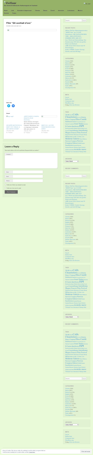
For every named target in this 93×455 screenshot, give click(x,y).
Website (8, 180)
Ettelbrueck (68, 121)
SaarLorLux (68, 80)
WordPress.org (69, 103)
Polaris (83, 143)
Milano (67, 136)
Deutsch (67, 65)
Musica (80, 10)
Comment (8, 154)
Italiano (67, 74)
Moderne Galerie (72, 138)
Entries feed (68, 99)
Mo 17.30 (77, 136)
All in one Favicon (74, 105)
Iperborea (75, 126)
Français (67, 70)
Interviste (61, 10)
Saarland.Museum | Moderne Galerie (73, 147)
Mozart (81, 139)
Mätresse (85, 139)
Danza (45, 10)
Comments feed (69, 101)
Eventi (53, 10)
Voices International (74, 151)
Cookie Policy (32, 452)
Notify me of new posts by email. (14, 188)
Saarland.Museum (77, 145)
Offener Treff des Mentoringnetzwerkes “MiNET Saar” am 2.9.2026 (76, 31)
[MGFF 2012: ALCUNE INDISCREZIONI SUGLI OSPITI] (49, 119)
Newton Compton (71, 141)
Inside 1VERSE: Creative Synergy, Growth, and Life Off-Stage (75, 50)
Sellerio (83, 147)
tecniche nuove (80, 149)
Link (12, 10)
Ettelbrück (74, 121)
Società (6, 13)
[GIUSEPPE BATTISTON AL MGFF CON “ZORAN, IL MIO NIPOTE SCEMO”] (14, 119)
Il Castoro (68, 126)
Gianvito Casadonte (69, 124)
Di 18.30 (79, 117)
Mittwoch (72, 136)
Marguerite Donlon (69, 134)
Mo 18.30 (82, 136)
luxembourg (83, 130)
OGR (79, 143)
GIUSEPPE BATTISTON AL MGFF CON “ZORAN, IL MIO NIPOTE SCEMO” (14, 127)
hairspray (86, 124)
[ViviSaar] (10, 3)
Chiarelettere (71, 116)
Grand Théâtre (79, 124)
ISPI (81, 126)
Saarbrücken (69, 145)
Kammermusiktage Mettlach (71, 128)
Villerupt (67, 151)
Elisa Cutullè (81, 119)
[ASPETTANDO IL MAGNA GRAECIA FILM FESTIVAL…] (32, 124)
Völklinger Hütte (82, 151)
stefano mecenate (69, 149)
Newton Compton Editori (74, 142)
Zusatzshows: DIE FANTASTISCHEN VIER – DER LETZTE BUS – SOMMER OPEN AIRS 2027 (76, 36)
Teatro (14, 13)
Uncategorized (69, 87)
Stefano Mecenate (70, 84)
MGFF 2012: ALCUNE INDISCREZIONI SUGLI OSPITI (48, 127)
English (67, 67)
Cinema (37, 10)
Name (7, 172)
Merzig (85, 134)
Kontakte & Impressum (24, 10)
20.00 (67, 115)
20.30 (71, 115)
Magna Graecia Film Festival (76, 132)
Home (6, 10)
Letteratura (70, 10)
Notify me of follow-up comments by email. (16, 185)
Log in (67, 97)
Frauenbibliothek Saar (81, 121)
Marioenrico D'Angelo (79, 134)
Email (7, 176)
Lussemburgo (73, 130)
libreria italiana (81, 128)
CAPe (76, 114)
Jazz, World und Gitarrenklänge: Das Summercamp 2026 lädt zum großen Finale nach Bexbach (75, 42)
